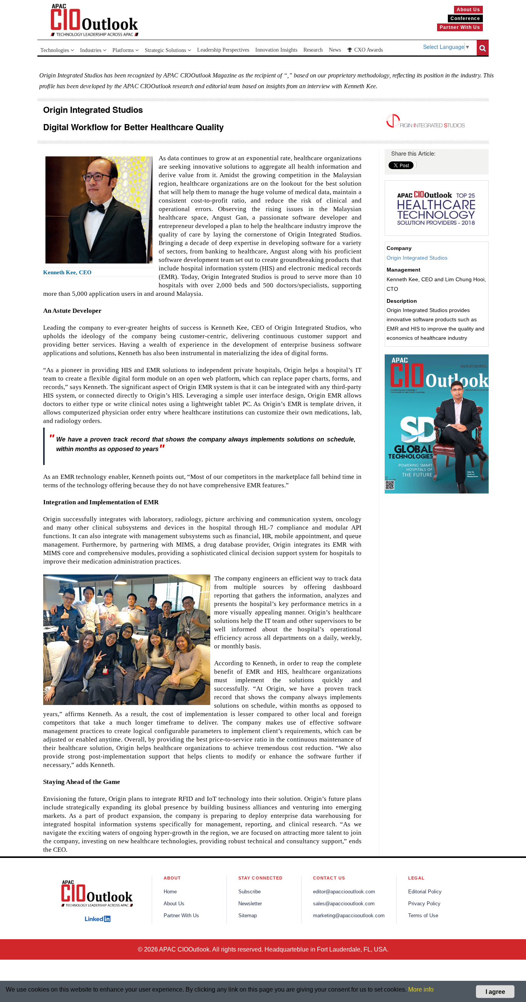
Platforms (123, 50)
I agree (495, 991)
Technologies (55, 50)
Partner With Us (181, 915)
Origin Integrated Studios (417, 258)
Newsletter (250, 903)
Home (170, 892)
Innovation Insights (276, 50)
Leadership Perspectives (223, 50)
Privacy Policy (424, 903)
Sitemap (247, 915)
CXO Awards (368, 50)
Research (313, 50)
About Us (174, 903)
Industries (91, 50)
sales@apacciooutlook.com (344, 903)
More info (421, 989)
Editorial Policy (425, 892)
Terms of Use (423, 915)
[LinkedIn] (97, 918)
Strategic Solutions (166, 50)
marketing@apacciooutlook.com (349, 915)
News (335, 50)
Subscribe (249, 892)
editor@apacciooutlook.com (344, 892)
